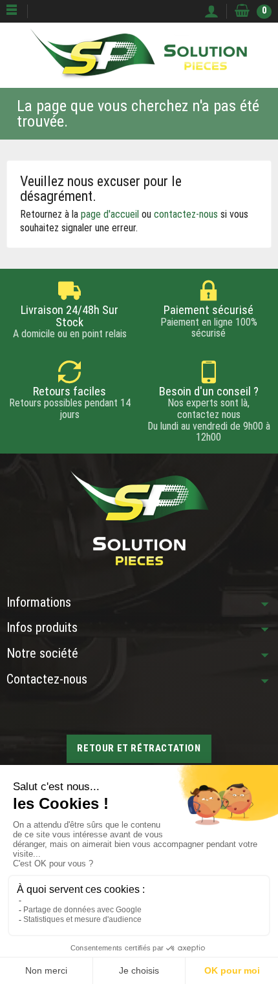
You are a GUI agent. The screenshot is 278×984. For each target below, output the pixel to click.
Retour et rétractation (138, 748)
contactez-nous (186, 214)
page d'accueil (110, 214)
